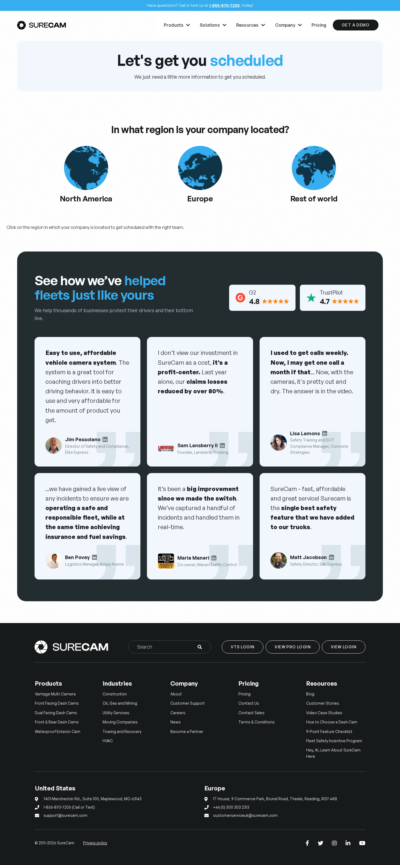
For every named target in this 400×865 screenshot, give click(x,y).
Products (177, 25)
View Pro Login (293, 647)
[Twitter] (320, 843)
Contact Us (248, 703)
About (176, 694)
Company (288, 25)
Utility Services (116, 712)
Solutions (213, 25)
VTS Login (243, 647)
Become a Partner (186, 731)
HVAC (108, 740)
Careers (177, 712)
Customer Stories (322, 703)
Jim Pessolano (82, 439)
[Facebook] (307, 843)
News (175, 722)
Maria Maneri (193, 558)
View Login (343, 647)
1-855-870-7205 (224, 5)
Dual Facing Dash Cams (56, 712)
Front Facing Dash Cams (57, 703)
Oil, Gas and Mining (120, 703)
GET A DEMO (356, 25)
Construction (115, 694)
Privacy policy (95, 843)
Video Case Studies (324, 712)
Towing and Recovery (122, 731)
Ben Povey (77, 557)
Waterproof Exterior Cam (57, 731)
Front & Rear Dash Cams (57, 722)
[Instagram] (334, 843)
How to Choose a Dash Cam (331, 722)
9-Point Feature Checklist (329, 731)
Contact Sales (251, 712)
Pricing (319, 25)
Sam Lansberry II (197, 445)
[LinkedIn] (348, 843)
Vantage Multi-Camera (55, 694)
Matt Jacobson (308, 557)
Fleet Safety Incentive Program (334, 740)
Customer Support (187, 703)
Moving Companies (120, 722)
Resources (250, 25)
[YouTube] (362, 843)
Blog (310, 694)
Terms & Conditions (256, 722)
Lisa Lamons (305, 433)
